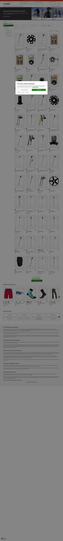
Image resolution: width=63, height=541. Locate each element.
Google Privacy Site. (35, 87)
